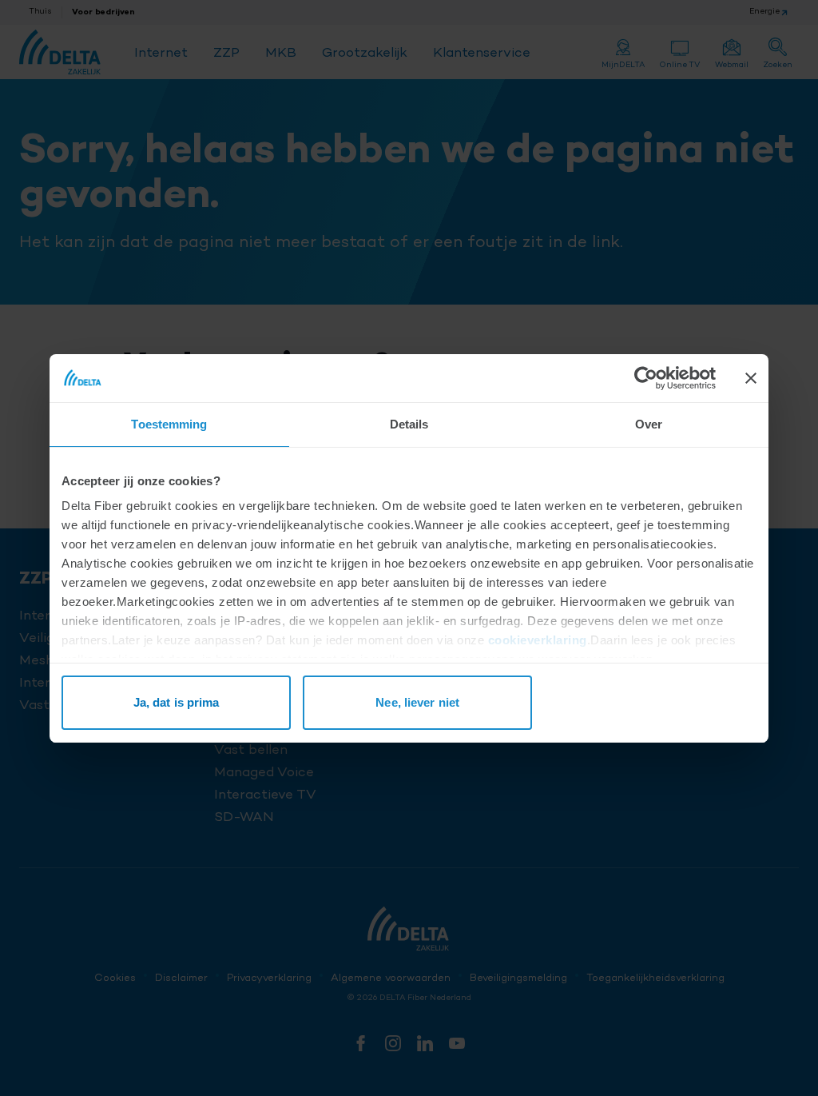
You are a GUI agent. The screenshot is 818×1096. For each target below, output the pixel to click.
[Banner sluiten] (750, 378)
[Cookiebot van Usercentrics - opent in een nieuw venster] (646, 378)
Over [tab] (648, 424)
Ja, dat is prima (176, 702)
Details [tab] (409, 424)
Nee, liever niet (417, 702)
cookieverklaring (537, 640)
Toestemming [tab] (169, 424)
